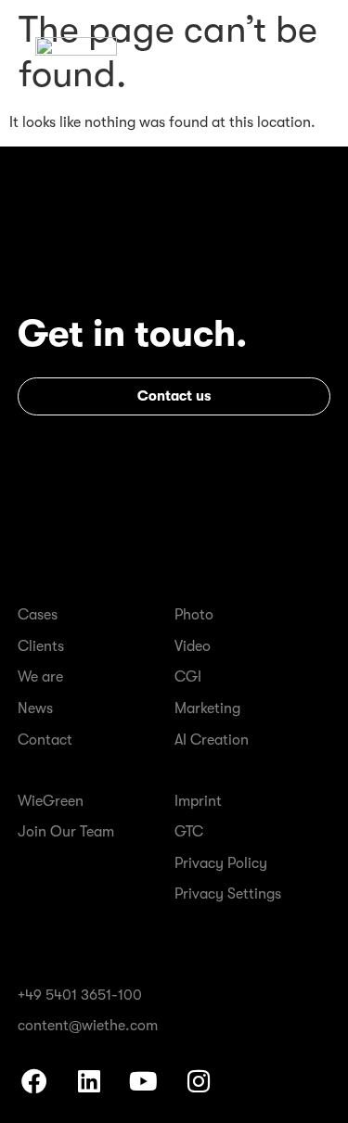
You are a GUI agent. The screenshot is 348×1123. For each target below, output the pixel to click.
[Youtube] (144, 1081)
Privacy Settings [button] (227, 894)
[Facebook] (33, 1081)
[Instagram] (199, 1081)
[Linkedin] (88, 1081)
